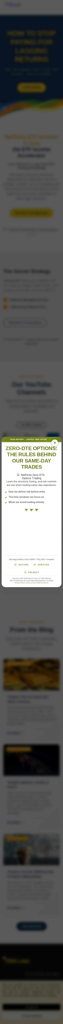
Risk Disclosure (42, 583)
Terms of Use (31, 583)
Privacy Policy (20, 583)
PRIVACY (33, 572)
